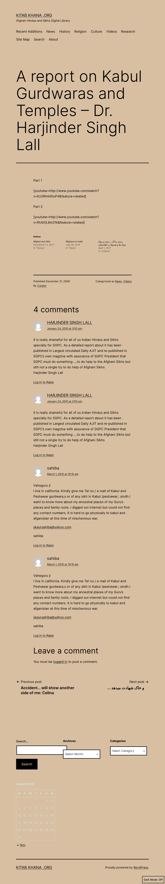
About (53, 39)
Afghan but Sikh (41, 241)
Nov (23, 845)
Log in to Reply (43, 382)
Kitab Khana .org (34, 15)
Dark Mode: (151, 879)
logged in (60, 662)
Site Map (23, 39)
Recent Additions (29, 31)
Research (128, 31)
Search (39, 39)
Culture (96, 31)
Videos (111, 31)
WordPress (140, 867)
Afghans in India (74, 241)
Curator (42, 285)
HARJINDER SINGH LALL (69, 322)
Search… (22, 741)
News (50, 31)
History (64, 31)
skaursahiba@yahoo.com (52, 527)
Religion (80, 31)
